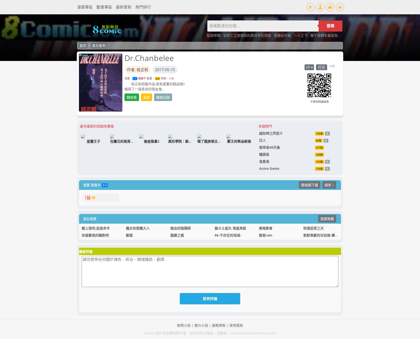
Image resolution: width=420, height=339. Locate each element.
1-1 (134, 78)
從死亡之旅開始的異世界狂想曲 (247, 35)
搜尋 (330, 26)
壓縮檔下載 (309, 185)
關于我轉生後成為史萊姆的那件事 (335, 35)
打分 (321, 67)
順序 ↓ (329, 185)
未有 (157, 78)
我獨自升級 (283, 35)
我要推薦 (327, 218)
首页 (82, 45)
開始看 (132, 97)
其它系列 (99, 45)
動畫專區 (104, 7)
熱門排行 (143, 7)
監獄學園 (214, 35)
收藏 (146, 97)
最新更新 (123, 7)
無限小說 (184, 325)
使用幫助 (236, 325)
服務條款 (219, 325)
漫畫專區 (85, 7)
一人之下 (301, 35)
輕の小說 (201, 325)
